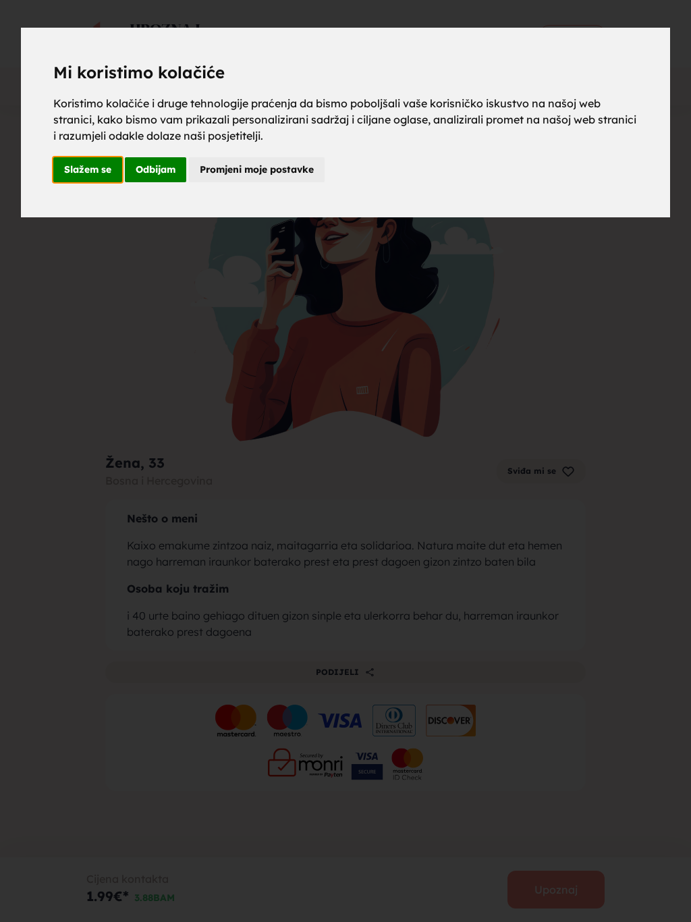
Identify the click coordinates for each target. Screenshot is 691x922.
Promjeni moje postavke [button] (257, 169)
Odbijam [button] (155, 169)
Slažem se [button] (87, 169)
